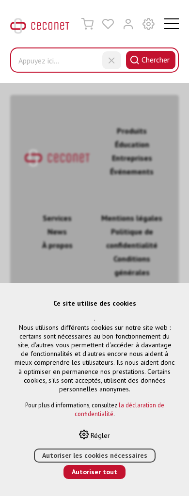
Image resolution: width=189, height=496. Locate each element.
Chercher (156, 59)
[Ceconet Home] (39, 28)
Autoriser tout (94, 471)
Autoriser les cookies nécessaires (94, 455)
